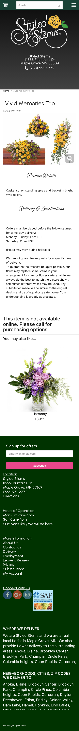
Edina (29, 700)
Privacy (8, 564)
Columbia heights (18, 662)
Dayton (66, 694)
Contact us (12, 547)
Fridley (41, 700)
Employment (13, 556)
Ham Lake (11, 705)
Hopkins (42, 705)
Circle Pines (57, 656)
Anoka (19, 651)
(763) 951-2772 (41, 68)
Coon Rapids (46, 662)
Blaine (32, 651)
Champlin (37, 656)
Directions (11, 496)
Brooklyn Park (15, 656)
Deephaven (12, 700)
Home (6, 90)
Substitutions (14, 569)
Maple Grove (38, 641)
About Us (10, 543)
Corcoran (67, 662)
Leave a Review (16, 560)
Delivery (9, 551)
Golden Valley (60, 700)
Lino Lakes (60, 705)
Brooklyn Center (54, 651)
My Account (12, 573)
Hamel (27, 705)
